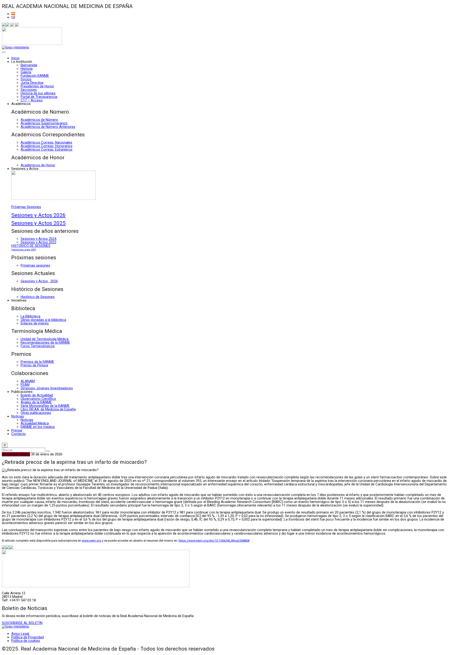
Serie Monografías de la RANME (45, 406)
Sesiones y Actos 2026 (38, 215)
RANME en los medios (38, 427)
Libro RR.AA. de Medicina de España (48, 409)
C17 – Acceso (32, 100)
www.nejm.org (91, 540)
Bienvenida (29, 65)
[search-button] (48, 451)
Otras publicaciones (36, 413)
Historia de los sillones (38, 93)
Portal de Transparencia (39, 97)
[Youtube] (17, 25)
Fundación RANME (35, 76)
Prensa (16, 430)
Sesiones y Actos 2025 (38, 223)
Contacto (18, 434)
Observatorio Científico (38, 399)
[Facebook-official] (4, 25)
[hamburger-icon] (4, 52)
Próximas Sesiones (26, 207)
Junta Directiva (32, 83)
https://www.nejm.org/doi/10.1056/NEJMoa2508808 (214, 540)
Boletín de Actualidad (37, 395)
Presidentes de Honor (37, 86)
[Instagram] (12, 25)
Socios (26, 79)
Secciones (29, 90)
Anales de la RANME (36, 402)
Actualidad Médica (35, 423)
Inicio (15, 58)
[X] (7, 25)
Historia (27, 69)
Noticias (17, 416)
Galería (26, 72)
